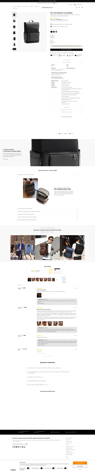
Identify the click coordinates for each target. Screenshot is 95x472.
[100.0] (64, 279)
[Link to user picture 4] (55, 323)
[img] (39, 288)
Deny (80, 469)
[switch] (42, 468)
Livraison (66, 107)
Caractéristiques (66, 62)
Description (66, 60)
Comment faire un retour (70, 446)
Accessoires (25, 6)
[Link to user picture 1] (39, 295)
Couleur (53, 29)
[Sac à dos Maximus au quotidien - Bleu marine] (20, 423)
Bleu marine (54, 32)
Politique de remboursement (70, 449)
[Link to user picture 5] (60, 323)
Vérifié (63, 282)
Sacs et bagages (17, 6)
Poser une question (66, 112)
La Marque (15, 8)
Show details (22, 469)
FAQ (66, 456)
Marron (56, 32)
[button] (52, 18)
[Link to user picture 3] (50, 323)
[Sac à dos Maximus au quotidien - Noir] (19, 423)
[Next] (83, 248)
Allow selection (80, 466)
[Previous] (12, 248)
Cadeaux (37, 6)
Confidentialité (68, 451)
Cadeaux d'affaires (69, 443)
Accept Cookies (80, 462)
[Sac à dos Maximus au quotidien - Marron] (22, 423)
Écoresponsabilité (69, 441)
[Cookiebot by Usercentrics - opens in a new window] (13, 470)
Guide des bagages (69, 454)
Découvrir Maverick (69, 438)
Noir (51, 32)
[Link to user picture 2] (44, 323)
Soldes (31, 6)
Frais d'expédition (53, 20)
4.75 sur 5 (38, 270)
